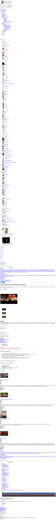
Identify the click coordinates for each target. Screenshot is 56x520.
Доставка (5, 18)
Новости (3, 17)
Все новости (2, 272)
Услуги (3, 22)
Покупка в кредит (6, 21)
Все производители (3, 263)
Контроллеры (5, 167)
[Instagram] (2, 495)
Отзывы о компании (7, 28)
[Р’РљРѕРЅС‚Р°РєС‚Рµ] (0, 282)
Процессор (3, 365)
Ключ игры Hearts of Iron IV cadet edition (6, 399)
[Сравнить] (1, 389)
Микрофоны (5, 170)
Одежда (4, 177)
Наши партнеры (6, 27)
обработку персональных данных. (31, 517)
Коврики (4, 81)
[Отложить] (1, 390)
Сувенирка (5, 187)
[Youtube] (2, 494)
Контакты (3, 31)
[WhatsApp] (4, 282)
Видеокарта (4, 367)
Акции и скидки (4, 15)
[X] (3, 282)
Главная (3, 13)
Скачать (3, 32)
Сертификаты (5, 222)
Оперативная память (5, 366)
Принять (5, 289)
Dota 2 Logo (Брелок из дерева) (6, 234)
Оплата (5, 19)
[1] (0, 321)
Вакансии (5, 29)
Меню (3, 35)
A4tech (1, 248)
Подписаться (10, 267)
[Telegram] (2, 282)
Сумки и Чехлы (5, 174)
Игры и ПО (5, 219)
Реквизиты (5, 30)
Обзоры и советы (4, 16)
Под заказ (5, 20)
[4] (3, 321)
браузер (13, 360)
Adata (1, 254)
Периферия (5, 212)
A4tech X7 (1, 251)
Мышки (4, 41)
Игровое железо (5, 216)
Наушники (5, 119)
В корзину (2, 518)
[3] (2, 321)
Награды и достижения (7, 26)
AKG (1, 257)
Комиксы (4, 211)
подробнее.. (2, 289)
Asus (1, 260)
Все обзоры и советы (3, 274)
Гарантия (3, 23)
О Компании (4, 24)
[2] (1, 321)
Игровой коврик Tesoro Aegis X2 (7, 244)
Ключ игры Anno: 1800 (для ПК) (5, 418)
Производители (4, 14)
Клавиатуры (5, 137)
